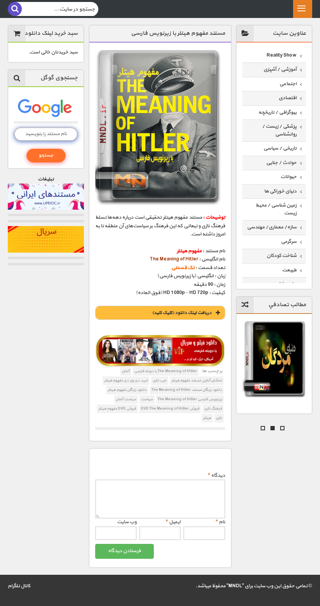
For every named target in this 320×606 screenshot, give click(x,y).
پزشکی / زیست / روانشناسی (279, 130)
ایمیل (173, 522)
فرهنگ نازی (213, 409)
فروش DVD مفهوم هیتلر (117, 409)
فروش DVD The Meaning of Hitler (170, 409)
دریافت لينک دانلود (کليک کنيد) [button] (182, 312)
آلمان (126, 371)
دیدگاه (216, 475)
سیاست (147, 399)
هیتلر (207, 418)
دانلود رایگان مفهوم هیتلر (127, 390)
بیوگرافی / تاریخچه (277, 112)
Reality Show (282, 55)
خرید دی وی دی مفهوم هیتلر (126, 380)
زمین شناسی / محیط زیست (276, 209)
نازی (219, 418)
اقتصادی (288, 98)
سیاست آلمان (126, 399)
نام (220, 522)
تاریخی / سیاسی (280, 148)
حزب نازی (160, 380)
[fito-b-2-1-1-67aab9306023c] (160, 351)
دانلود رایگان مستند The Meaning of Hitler (186, 390)
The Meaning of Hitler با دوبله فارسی (165, 371)
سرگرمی (289, 242)
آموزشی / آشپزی (280, 69)
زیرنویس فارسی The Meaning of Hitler (190, 399)
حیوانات (289, 177)
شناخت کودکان (282, 256)
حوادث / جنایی (281, 163)
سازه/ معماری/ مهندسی (272, 227)
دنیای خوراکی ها (280, 191)
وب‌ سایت (127, 522)
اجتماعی (288, 84)
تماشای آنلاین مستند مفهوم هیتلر (196, 380)
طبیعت (289, 270)
